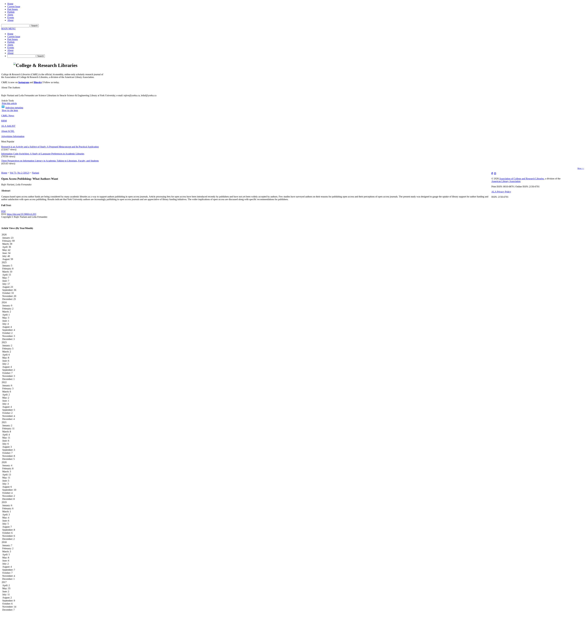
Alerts (10, 14)
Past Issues (12, 9)
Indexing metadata (14, 107)
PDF (3, 211)
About (10, 20)
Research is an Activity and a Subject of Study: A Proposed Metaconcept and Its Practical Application (50, 146)
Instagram (23, 82)
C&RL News (7, 115)
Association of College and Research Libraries (521, 178)
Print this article (9, 103)
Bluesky (38, 82)
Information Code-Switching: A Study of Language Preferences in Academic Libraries (42, 153)
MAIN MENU (8, 28)
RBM (4, 120)
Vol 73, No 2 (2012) (19, 172)
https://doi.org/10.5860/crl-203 (21, 214)
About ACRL (7, 131)
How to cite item (10, 110)
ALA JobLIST (8, 126)
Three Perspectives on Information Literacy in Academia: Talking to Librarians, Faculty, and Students (50, 160)
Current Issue (13, 6)
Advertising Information (12, 136)
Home (10, 3)
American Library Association (506, 181)
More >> (580, 168)
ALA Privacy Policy (501, 191)
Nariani (35, 172)
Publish (10, 12)
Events (10, 17)
